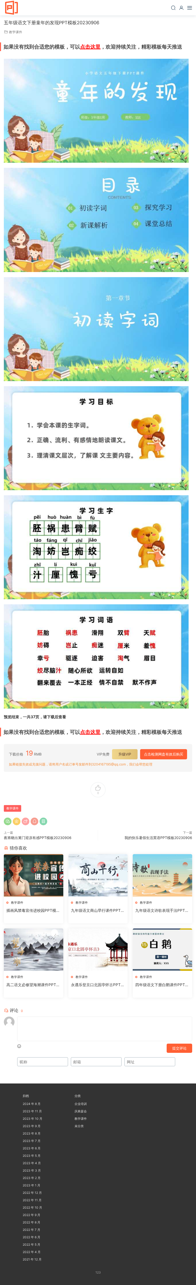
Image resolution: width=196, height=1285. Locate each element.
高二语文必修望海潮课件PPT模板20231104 (33, 984)
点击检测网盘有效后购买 (163, 754)
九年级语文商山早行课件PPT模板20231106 (98, 910)
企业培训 (81, 1104)
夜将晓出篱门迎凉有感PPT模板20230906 (37, 837)
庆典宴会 (81, 1111)
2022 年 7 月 (31, 1230)
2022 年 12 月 (32, 1193)
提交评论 (179, 1048)
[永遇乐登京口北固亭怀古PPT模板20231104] (98, 949)
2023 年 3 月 (32, 1170)
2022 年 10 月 (32, 1207)
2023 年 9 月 (32, 1126)
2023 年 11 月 (32, 1111)
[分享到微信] (7, 821)
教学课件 (15, 32)
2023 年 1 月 (31, 1185)
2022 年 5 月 (31, 1244)
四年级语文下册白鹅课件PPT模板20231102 (162, 984)
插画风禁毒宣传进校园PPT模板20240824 (33, 910)
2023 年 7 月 (32, 1141)
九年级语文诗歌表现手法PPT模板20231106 (162, 910)
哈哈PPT (11, 7)
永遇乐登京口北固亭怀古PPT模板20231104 (98, 984)
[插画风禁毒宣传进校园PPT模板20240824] (33, 875)
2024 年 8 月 (32, 1104)
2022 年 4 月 (32, 1252)
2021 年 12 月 (32, 1259)
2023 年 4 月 (32, 1163)
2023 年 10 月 (32, 1119)
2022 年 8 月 (31, 1222)
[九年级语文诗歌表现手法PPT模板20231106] (162, 875)
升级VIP (124, 754)
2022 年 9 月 (31, 1215)
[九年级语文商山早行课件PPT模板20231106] (98, 875)
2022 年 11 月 (32, 1200)
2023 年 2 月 (32, 1178)
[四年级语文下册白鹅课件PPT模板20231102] (162, 949)
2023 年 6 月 (32, 1148)
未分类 (79, 1126)
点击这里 (90, 47)
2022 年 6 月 (31, 1237)
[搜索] (173, 7)
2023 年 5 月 (32, 1156)
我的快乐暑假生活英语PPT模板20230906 (158, 837)
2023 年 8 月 (32, 1133)
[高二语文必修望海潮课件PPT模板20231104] (33, 949)
